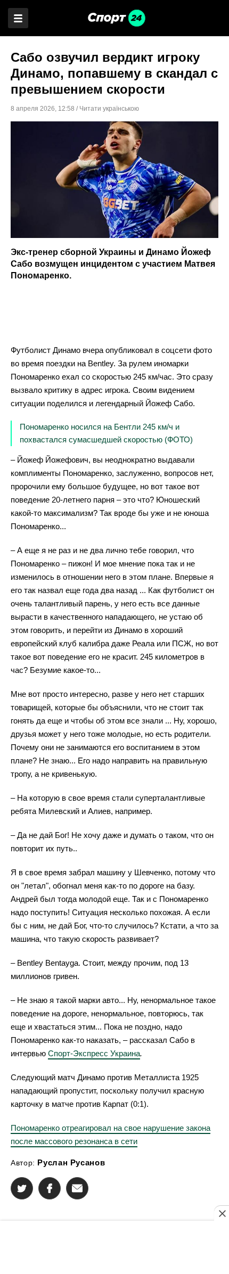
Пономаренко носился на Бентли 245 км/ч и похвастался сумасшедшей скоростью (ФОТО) (106, 433)
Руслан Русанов (71, 1162)
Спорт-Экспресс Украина (94, 1053)
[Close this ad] (221, 1213)
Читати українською (109, 108)
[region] (114, 1248)
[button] (22, 1188)
